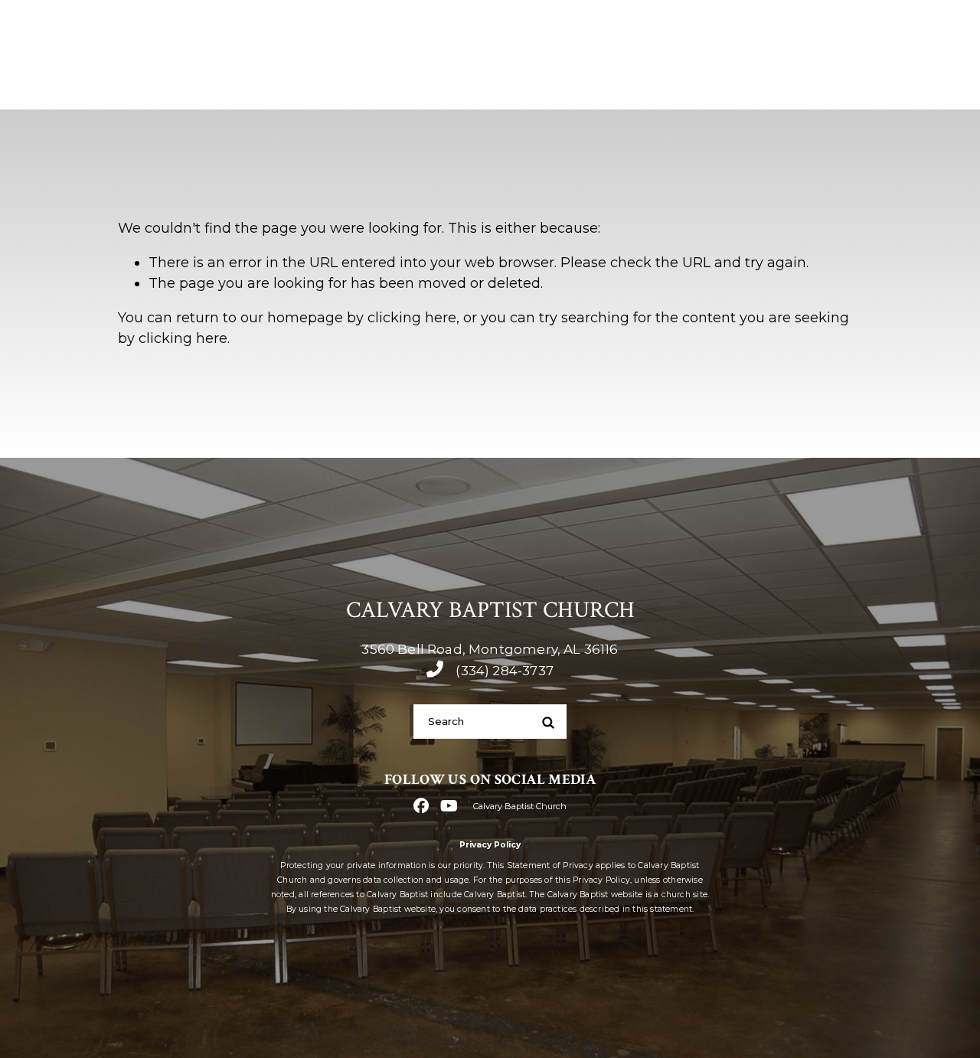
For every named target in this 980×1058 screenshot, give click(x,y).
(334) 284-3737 (708, 32)
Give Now (925, 84)
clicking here (412, 317)
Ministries (703, 84)
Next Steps (594, 84)
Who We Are (476, 84)
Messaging (811, 84)
